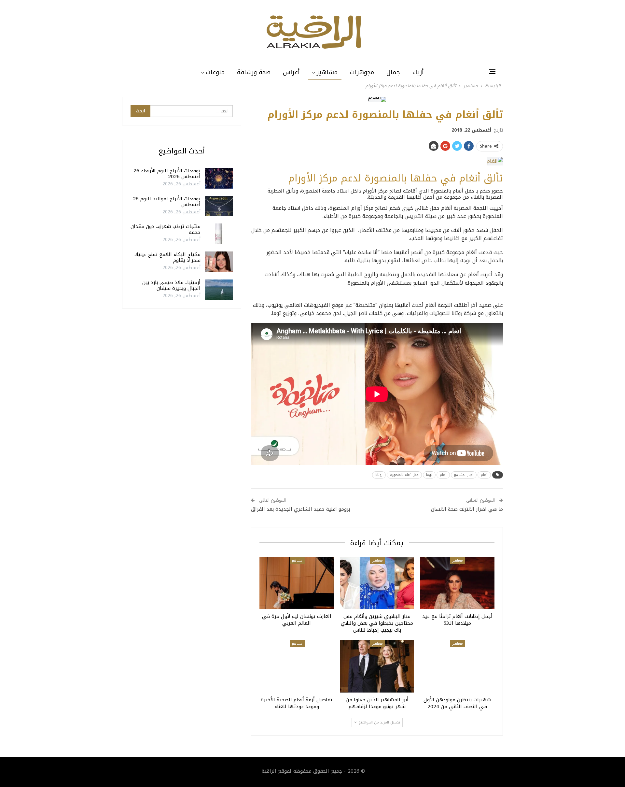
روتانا (378, 475)
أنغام (484, 475)
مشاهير (327, 72)
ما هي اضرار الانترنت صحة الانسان (467, 509)
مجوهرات (362, 72)
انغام (443, 475)
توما (429, 475)
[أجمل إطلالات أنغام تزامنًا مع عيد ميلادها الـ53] (457, 583)
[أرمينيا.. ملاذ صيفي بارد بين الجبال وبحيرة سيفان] (219, 289)
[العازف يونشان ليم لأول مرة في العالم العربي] (296, 583)
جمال (393, 72)
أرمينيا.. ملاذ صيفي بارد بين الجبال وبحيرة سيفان (171, 285)
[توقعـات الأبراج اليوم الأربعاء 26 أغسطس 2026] (219, 178)
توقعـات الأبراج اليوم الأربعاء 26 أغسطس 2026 (167, 173)
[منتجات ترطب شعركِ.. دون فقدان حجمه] (219, 233)
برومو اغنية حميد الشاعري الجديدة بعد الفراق (300, 509)
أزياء (418, 72)
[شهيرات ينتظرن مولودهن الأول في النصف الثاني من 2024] (457, 666)
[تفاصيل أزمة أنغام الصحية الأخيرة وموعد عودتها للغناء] (296, 666)
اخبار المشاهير (463, 475)
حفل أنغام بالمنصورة (404, 475)
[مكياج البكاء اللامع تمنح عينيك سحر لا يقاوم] (219, 261)
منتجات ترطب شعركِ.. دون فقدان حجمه (166, 229)
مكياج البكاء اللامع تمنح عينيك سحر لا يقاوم (167, 257)
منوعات (215, 72)
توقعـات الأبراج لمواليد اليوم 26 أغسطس (167, 201)
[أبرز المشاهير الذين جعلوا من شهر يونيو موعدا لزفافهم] (377, 666)
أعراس (291, 72)
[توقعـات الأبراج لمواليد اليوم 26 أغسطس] (219, 206)
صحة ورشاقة (254, 72)
